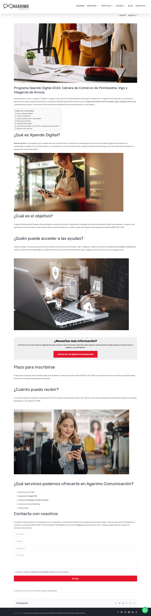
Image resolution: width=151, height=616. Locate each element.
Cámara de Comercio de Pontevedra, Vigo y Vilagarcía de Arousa (111, 102)
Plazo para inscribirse (24, 121)
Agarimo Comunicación (32, 613)
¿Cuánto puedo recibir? (24, 123)
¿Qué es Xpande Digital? (24, 113)
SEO (32, 492)
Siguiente (131, 15)
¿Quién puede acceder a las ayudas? (29, 118)
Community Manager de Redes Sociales (33, 500)
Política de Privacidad (39, 572)
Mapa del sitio (80, 613)
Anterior (123, 15)
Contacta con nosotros (24, 128)
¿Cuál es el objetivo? (24, 116)
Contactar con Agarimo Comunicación (75, 354)
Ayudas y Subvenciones (49, 591)
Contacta (128, 522)
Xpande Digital (19, 143)
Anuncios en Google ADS (27, 496)
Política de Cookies (69, 613)
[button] (145, 610)
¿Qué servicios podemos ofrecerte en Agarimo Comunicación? (38, 126)
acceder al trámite (125, 247)
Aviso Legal (44, 613)
